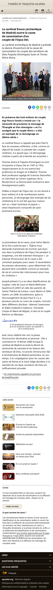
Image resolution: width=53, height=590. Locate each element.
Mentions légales (22, 579)
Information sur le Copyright (15, 586)
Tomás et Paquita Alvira (26, 3)
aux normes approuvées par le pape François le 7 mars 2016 (26, 534)
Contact (33, 586)
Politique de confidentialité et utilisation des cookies (25, 583)
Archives (43, 586)
